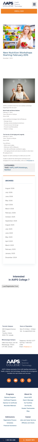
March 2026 (9, 209)
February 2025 (10, 249)
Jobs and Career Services (28, 420)
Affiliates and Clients (28, 423)
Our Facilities (28, 403)
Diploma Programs (10, 397)
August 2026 (9, 188)
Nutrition (7, 170)
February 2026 (10, 213)
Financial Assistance (10, 425)
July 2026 (8, 192)
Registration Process (10, 420)
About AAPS (28, 397)
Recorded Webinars (10, 405)
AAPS (11, 168)
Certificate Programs (10, 400)
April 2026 (9, 204)
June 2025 (9, 233)
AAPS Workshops (20, 168)
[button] (34, 4)
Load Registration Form (10, 286)
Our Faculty (28, 405)
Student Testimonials (28, 408)
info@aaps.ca (30, 160)
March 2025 (9, 245)
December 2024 (11, 257)
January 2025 (10, 253)
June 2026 (9, 196)
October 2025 (10, 217)
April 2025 (9, 241)
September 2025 (11, 221)
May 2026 (8, 200)
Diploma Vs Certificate (10, 403)
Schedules (10, 423)
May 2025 (8, 237)
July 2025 (8, 229)
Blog (28, 411)
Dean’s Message (28, 400)
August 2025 (9, 225)
